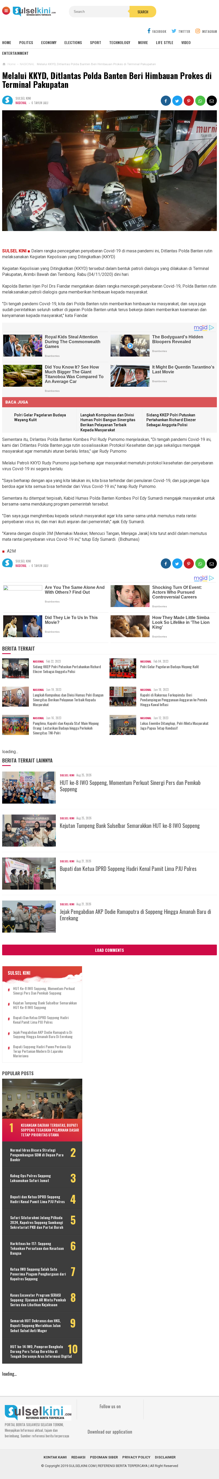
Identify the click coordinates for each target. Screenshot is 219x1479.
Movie (143, 42)
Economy (48, 42)
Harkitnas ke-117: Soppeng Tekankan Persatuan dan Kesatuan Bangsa (37, 1248)
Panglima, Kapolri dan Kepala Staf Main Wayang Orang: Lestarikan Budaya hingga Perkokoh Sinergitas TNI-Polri (66, 728)
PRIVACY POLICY (136, 1457)
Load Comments (109, 950)
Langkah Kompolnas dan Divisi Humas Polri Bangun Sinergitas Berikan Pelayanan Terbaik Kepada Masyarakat (68, 699)
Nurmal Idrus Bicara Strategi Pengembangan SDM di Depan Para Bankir (37, 1155)
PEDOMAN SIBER (104, 1457)
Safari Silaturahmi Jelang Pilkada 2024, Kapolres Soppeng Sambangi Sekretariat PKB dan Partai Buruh (36, 1222)
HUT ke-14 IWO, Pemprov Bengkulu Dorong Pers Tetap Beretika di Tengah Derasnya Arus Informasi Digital (41, 1351)
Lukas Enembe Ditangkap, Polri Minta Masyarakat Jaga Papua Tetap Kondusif (174, 725)
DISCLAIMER (165, 1457)
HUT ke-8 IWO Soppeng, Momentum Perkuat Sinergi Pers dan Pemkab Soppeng (130, 785)
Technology (119, 42)
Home (6, 42)
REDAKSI (78, 1457)
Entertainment (15, 53)
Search (143, 11)
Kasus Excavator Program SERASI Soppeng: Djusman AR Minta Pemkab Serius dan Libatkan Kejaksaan (38, 1300)
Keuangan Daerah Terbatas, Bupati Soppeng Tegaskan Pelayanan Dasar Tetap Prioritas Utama (50, 1129)
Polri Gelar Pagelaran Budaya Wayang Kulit (169, 666)
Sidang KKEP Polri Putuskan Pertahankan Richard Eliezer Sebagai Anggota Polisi (171, 420)
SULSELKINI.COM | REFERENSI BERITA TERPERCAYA (108, 1466)
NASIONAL (20, 103)
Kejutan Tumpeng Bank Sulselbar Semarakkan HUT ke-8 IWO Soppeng (130, 825)
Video (186, 42)
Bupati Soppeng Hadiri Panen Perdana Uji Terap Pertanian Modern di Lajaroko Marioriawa (42, 1051)
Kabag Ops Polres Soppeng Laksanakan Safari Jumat (30, 1178)
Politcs (26, 42)
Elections (73, 42)
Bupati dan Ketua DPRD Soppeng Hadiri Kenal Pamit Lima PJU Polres (128, 868)
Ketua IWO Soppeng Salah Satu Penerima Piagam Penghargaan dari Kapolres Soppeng (38, 1274)
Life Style (164, 42)
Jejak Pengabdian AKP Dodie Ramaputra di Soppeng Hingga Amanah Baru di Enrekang (135, 914)
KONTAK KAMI (55, 1457)
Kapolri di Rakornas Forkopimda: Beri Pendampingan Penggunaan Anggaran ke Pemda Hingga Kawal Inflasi (173, 699)
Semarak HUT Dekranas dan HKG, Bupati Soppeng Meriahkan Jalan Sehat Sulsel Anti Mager (35, 1325)
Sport (95, 42)
